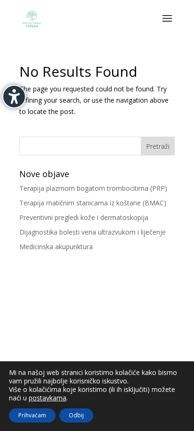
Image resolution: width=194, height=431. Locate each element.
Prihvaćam (32, 415)
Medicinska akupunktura (56, 246)
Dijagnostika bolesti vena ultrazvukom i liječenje (92, 232)
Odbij (76, 415)
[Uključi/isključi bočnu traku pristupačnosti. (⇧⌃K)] (14, 96)
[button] (167, 24)
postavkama (47, 398)
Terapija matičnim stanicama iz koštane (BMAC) (92, 202)
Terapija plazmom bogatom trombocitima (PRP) (93, 188)
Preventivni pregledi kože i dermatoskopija (83, 217)
